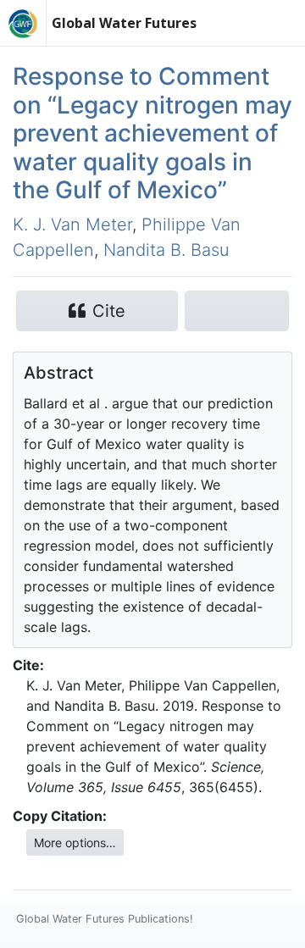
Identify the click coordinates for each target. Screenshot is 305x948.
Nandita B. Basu (166, 250)
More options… (75, 842)
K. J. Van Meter (72, 224)
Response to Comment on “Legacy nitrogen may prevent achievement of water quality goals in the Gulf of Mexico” (152, 133)
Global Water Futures (124, 23)
